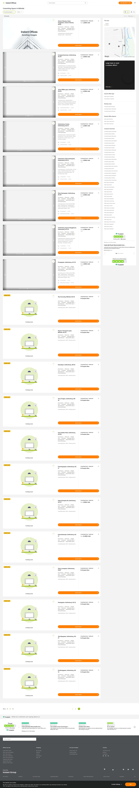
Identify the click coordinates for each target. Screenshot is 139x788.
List (128, 12)
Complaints (105, 754)
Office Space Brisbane (108, 189)
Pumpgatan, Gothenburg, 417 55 (67, 262)
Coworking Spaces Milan (109, 161)
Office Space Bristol (108, 191)
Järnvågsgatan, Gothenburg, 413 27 (67, 637)
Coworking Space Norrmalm (109, 111)
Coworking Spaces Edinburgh (110, 150)
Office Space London (108, 205)
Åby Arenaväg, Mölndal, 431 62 (66, 296)
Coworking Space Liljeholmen (110, 108)
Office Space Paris (107, 219)
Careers (38, 754)
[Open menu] (3, 3)
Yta (135, 776)
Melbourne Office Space (8, 762)
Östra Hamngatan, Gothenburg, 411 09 (66, 194)
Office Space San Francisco (109, 221)
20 (10, 708)
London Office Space (7, 750)
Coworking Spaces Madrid (109, 157)
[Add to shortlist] (53, 20)
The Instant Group (36, 776)
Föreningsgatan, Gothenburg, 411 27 (67, 467)
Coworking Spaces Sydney (109, 177)
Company (38, 747)
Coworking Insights (54, 776)
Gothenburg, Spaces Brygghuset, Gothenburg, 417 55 (67, 228)
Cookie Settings (115, 784)
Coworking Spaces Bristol (109, 143)
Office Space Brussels (108, 194)
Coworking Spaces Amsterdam (110, 131)
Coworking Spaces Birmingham (110, 140)
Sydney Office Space (7, 761)
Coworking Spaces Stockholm (110, 175)
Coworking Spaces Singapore (110, 173)
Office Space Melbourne (109, 212)
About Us (38, 752)
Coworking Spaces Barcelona (110, 136)
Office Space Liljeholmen (109, 121)
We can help (38, 750)
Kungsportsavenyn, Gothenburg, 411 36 (67, 55)
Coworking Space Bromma (109, 106)
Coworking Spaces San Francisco (111, 170)
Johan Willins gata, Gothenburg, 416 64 (67, 90)
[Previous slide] (5, 67)
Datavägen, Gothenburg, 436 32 (66, 364)
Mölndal (107, 25)
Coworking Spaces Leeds (109, 152)
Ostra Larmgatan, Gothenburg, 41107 (66, 569)
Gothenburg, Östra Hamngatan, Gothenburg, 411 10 (66, 159)
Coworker (20, 776)
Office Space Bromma (108, 119)
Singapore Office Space (8, 759)
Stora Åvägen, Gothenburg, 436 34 (66, 399)
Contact (105, 747)
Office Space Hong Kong (109, 201)
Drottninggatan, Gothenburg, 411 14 (67, 671)
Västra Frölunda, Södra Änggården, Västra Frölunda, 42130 (66, 22)
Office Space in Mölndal (109, 96)
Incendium (122, 776)
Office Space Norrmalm (108, 123)
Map (134, 12)
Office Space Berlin (108, 184)
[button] (98, 20)
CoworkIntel (70, 776)
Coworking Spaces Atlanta (109, 133)
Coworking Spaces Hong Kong (110, 180)
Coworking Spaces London (109, 154)
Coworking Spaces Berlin (109, 138)
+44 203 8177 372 (106, 750)
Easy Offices (5, 776)
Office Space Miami (108, 214)
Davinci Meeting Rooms (88, 776)
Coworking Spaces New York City (110, 166)
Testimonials (38, 755)
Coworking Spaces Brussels (109, 145)
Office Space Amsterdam (109, 182)
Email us (104, 752)
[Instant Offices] (11, 3)
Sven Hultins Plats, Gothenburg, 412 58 (67, 433)
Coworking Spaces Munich (109, 164)
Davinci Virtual (106, 776)
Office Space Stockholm (109, 228)
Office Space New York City (109, 217)
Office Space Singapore (109, 224)
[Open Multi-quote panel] (135, 3)
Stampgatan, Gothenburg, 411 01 (67, 602)
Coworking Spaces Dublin (109, 147)
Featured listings (73, 752)
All (13, 708)
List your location (74, 747)
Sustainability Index (74, 754)
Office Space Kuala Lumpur (109, 203)
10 (7, 708)
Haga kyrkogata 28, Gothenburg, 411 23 (67, 501)
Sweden (107, 23)
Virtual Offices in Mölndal (109, 98)
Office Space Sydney (108, 226)
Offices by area (6, 747)
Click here (108, 86)
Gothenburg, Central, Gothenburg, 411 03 (63, 125)
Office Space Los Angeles (109, 208)
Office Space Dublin (108, 196)
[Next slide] (53, 67)
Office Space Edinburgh (109, 198)
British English (7, 739)
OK (130, 784)
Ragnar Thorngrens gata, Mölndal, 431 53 (65, 331)
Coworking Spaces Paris (109, 168)
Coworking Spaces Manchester (110, 159)
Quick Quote (78, 45)
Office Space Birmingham (109, 187)
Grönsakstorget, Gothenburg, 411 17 (67, 535)
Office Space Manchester (109, 210)
